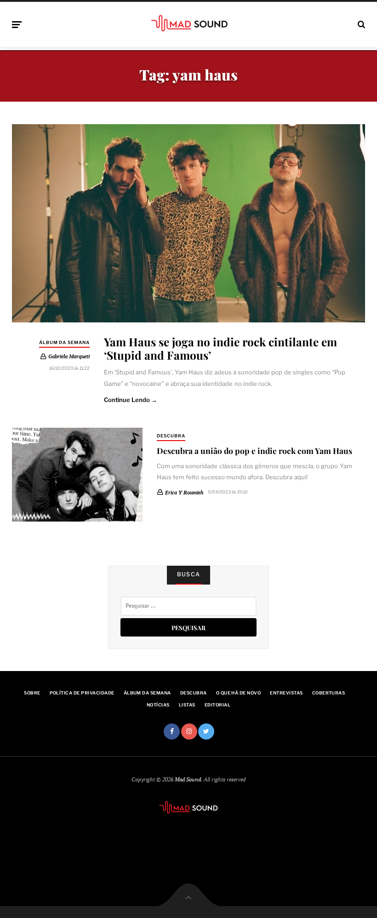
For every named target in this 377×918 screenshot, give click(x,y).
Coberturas (328, 692)
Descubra (171, 435)
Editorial (217, 704)
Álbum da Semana (64, 342)
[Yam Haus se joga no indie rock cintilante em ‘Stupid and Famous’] (188, 223)
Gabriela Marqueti (69, 356)
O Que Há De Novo (238, 692)
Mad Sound (188, 779)
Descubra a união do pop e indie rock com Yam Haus (254, 450)
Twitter (206, 731)
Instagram (189, 731)
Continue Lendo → (131, 399)
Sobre (32, 692)
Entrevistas (286, 692)
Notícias (158, 704)
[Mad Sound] (188, 23)
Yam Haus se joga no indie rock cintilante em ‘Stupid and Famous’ (220, 348)
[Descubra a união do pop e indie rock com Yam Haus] (77, 474)
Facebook (172, 731)
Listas (187, 704)
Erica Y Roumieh (184, 492)
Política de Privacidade (82, 692)
